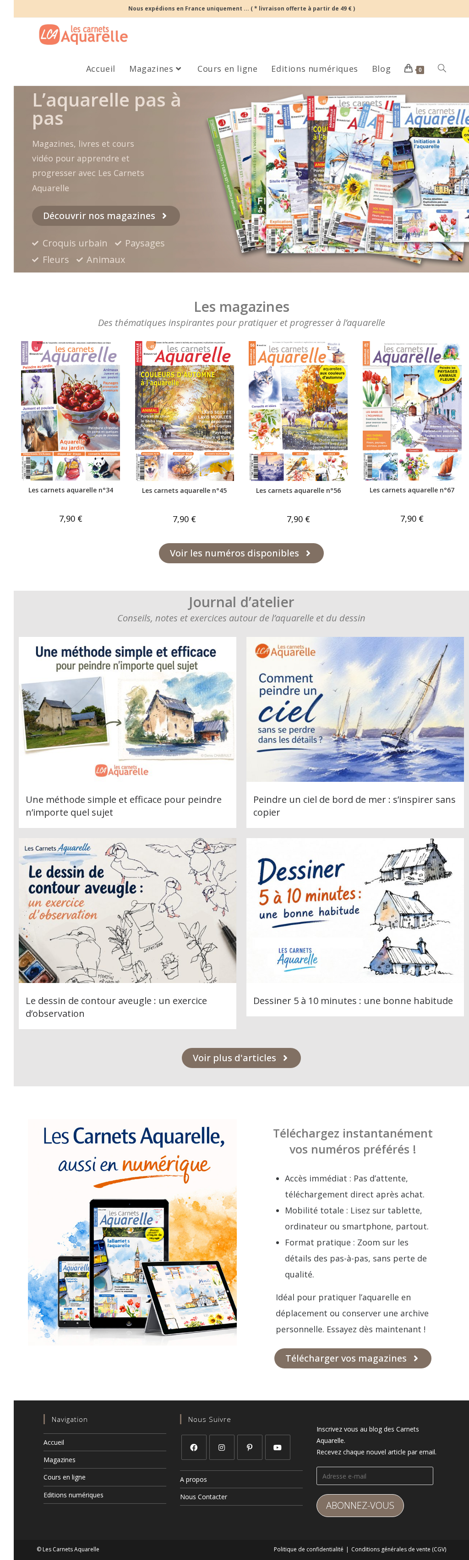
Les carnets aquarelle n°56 (298, 490)
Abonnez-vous (360, 1505)
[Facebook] (194, 1447)
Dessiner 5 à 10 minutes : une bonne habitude (353, 1000)
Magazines (60, 1459)
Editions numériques (74, 1495)
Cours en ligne (65, 1477)
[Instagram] (221, 1447)
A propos (193, 1479)
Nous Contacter (203, 1496)
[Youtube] (277, 1447)
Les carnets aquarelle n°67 (412, 490)
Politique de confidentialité (309, 1549)
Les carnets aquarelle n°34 (70, 490)
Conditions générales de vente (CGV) (398, 1549)
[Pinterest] (249, 1447)
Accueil (54, 1442)
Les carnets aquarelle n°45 (184, 490)
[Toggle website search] (442, 68)
